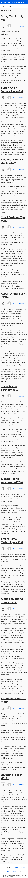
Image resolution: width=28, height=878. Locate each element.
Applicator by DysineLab (19, 876)
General (21, 26)
